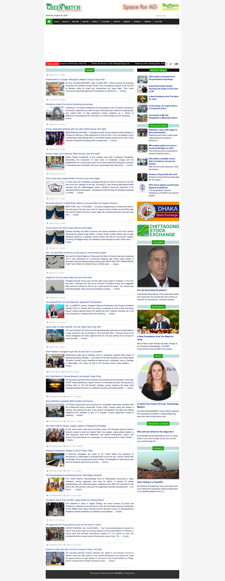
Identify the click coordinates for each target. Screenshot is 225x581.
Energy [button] (126, 21)
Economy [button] (105, 21)
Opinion (158, 448)
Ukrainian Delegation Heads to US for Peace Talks (69, 450)
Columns (158, 242)
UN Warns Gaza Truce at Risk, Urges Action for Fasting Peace (75, 499)
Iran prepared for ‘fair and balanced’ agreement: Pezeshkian (74, 301)
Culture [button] (158, 21)
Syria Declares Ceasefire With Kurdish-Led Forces (69, 400)
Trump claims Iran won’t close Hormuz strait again (69, 227)
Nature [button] (75, 21)
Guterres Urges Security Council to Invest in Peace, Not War (74, 549)
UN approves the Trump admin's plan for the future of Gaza (73, 524)
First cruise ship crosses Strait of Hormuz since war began (73, 178)
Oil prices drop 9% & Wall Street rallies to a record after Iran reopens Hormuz (82, 202)
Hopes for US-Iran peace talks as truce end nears (69, 277)
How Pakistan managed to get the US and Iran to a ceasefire (74, 351)
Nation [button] (85, 21)
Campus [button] (147, 21)
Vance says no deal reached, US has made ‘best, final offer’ (73, 326)
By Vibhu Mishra (55, 372)
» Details (122, 91)
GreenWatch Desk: (55, 396)
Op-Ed (158, 356)
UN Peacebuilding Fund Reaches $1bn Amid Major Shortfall (74, 475)
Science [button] (137, 21)
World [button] (95, 21)
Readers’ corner (158, 423)
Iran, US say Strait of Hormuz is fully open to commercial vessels (76, 252)
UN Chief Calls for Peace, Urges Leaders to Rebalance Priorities (76, 425)
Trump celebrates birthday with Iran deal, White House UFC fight (76, 128)
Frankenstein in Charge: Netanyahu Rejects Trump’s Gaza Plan (75, 79)
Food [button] (56, 21)
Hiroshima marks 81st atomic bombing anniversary (69, 104)
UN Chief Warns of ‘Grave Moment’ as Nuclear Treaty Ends (73, 376)
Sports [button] (116, 21)
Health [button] (65, 21)
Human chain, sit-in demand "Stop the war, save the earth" (73, 153)
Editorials (158, 306)
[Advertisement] (112, 43)
